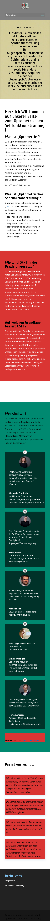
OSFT (8, 206)
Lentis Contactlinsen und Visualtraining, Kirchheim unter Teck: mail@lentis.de (24, 558)
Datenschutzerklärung (15, 885)
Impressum (11, 880)
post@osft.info (31, 740)
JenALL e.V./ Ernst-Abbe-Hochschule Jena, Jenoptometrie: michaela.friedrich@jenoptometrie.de (26, 499)
